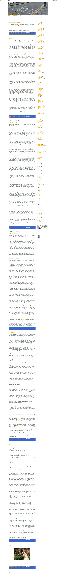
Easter (39, 75)
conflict (39, 66)
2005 (39, 220)
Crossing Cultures (13, 233)
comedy (39, 65)
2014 (39, 180)
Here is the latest (12, 29)
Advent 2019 (40, 39)
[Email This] (26, 32)
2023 (39, 167)
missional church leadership (26, 33)
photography (40, 125)
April (40, 204)
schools (39, 139)
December (41, 183)
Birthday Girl (12, 545)
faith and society (40, 78)
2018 (39, 174)
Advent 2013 (40, 31)
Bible (39, 55)
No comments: (23, 32)
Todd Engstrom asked (13, 320)
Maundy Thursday (41, 111)
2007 (39, 217)
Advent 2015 (40, 34)
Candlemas (40, 57)
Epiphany (39, 77)
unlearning (40, 157)
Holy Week (40, 93)
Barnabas (11, 332)
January (40, 208)
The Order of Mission (41, 151)
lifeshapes (39, 100)
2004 (39, 221)
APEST (12, 33)
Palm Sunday (40, 120)
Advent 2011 (40, 29)
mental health (40, 113)
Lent (39, 99)
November (41, 184)
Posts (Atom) (15, 572)
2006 (39, 218)
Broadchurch (21, 56)
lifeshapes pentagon (19, 33)
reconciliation (40, 132)
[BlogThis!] (27, 32)
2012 (39, 210)
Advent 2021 (40, 41)
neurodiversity (40, 116)
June (40, 191)
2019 (39, 173)
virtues (39, 159)
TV (11, 117)
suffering (39, 148)
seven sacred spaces (41, 140)
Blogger (32, 578)
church (12, 228)
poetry (39, 127)
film (38, 83)
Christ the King (40, 58)
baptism (39, 54)
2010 (39, 213)
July (40, 190)
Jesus (39, 96)
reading (39, 131)
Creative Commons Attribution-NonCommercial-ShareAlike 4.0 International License (42, 232)
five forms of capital (41, 84)
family (12, 567)
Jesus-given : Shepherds (15, 22)
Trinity (39, 154)
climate (39, 64)
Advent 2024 (40, 45)
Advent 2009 (40, 27)
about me (13, 17)
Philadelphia (18, 420)
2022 (39, 169)
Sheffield (15, 415)
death (39, 71)
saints (39, 138)
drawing (39, 73)
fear (39, 81)
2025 (39, 164)
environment (40, 76)
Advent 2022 (40, 42)
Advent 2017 (40, 36)
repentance (40, 134)
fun (38, 85)
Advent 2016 (40, 35)
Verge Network (23, 319)
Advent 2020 (40, 40)
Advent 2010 (40, 28)
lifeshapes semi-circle (41, 106)
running (39, 137)
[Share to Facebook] (29, 32)
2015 (39, 179)
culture (39, 70)
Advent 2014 (40, 33)
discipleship (14, 33)
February (40, 207)
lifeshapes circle (40, 101)
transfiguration (40, 152)
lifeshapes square (41, 107)
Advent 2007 (40, 24)
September (41, 187)
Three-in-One (12, 444)
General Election (40, 88)
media (39, 112)
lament (39, 97)
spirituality (40, 144)
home (10, 17)
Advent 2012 (40, 30)
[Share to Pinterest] (29, 227)
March (40, 205)
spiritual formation (41, 143)
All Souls (39, 48)
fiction (39, 82)
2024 (39, 166)
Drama (10, 38)
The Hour (21, 48)
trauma (39, 153)
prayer (39, 128)
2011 (39, 211)
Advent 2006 (40, 23)
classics (39, 63)
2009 (39, 214)
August (40, 188)
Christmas (40, 59)
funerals (39, 87)
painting (39, 119)
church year (40, 61)
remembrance (40, 133)
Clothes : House (13, 122)
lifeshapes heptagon (41, 102)
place (39, 126)
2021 (39, 170)
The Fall (21, 89)
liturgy (39, 109)
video (39, 158)
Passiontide (40, 121)
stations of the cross (41, 145)
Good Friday (40, 89)
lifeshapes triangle (41, 108)
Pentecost (40, 122)
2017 (39, 176)
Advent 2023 (40, 43)
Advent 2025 (40, 46)
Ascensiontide (40, 52)
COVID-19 (40, 69)
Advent (39, 22)
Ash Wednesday (40, 53)
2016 (39, 177)
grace (39, 90)
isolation (39, 95)
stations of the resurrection (42, 146)
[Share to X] (28, 32)
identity (39, 94)
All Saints (39, 47)
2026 (39, 163)
